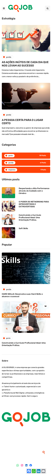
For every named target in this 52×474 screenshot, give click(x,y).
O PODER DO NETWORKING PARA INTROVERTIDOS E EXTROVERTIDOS (34, 204)
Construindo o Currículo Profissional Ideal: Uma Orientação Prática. (30, 217)
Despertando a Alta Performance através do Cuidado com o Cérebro (34, 190)
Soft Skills (23, 228)
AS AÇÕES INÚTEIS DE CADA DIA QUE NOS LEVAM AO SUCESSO (25, 64)
